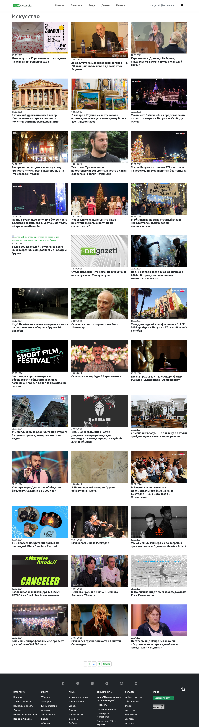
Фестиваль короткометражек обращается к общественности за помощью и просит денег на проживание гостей (39, 381)
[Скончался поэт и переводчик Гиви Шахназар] (99, 303)
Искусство (130, 710)
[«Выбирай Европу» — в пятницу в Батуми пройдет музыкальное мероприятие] (159, 411)
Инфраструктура (133, 697)
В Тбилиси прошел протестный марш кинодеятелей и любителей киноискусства (156, 223)
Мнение (120, 5)
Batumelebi (168, 5)
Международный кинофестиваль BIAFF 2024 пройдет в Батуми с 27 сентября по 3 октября (159, 327)
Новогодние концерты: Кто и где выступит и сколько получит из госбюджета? (93, 223)
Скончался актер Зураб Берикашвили (96, 376)
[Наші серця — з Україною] (22, 5)
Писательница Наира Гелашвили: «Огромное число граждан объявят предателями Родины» (155, 644)
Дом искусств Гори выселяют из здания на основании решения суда (39, 60)
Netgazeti (155, 5)
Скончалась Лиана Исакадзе (90, 542)
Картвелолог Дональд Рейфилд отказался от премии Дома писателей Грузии (156, 61)
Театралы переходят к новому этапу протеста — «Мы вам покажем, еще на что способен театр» (38, 170)
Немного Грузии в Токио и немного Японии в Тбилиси (94, 593)
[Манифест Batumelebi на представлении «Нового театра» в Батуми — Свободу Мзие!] (159, 94)
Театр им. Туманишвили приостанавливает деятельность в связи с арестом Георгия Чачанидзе (99, 170)
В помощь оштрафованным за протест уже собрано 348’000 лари (38, 642)
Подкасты (102, 705)
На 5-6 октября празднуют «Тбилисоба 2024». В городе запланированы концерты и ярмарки (157, 275)
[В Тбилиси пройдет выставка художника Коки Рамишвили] (159, 571)
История (129, 723)
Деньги (105, 5)
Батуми (45, 719)
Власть (72, 710)
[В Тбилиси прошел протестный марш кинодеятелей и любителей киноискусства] (159, 198)
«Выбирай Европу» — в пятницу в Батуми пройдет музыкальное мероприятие (159, 434)
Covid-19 (73, 719)
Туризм (129, 706)
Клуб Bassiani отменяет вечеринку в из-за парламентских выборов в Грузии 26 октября (40, 327)
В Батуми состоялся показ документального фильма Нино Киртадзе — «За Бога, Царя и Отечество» (152, 492)
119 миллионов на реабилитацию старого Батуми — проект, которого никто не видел (39, 435)
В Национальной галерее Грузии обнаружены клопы (93, 489)
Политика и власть (23, 706)
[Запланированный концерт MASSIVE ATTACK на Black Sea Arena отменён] (40, 571)
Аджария (46, 701)
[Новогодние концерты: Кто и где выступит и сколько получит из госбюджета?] (99, 198)
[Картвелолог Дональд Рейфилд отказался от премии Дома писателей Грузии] (159, 37)
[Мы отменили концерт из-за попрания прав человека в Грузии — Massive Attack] (159, 522)
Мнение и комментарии (25, 714)
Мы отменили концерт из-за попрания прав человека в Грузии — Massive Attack (158, 544)
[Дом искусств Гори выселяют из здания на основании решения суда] (40, 37)
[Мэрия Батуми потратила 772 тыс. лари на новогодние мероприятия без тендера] (159, 146)
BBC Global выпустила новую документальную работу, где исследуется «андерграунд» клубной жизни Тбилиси (96, 436)
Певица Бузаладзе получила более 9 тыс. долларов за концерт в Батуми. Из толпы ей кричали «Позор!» (40, 223)
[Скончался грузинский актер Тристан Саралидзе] (99, 620)
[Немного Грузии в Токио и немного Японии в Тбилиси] (99, 571)
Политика (76, 5)
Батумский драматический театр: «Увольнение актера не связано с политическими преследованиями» (35, 118)
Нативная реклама (106, 709)
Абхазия (45, 723)
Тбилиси (45, 697)
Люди (91, 5)
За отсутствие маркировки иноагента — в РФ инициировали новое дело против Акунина (99, 66)
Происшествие (76, 714)
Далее (106, 664)
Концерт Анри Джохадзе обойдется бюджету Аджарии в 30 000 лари (36, 489)
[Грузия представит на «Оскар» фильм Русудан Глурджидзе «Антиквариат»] (159, 355)
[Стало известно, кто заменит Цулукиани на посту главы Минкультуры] (99, 251)
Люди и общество (22, 701)
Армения (45, 710)
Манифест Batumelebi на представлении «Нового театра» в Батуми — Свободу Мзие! (158, 118)
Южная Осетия (49, 706)
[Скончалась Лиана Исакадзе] (99, 522)
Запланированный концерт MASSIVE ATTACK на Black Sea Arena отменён (36, 593)
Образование (131, 701)
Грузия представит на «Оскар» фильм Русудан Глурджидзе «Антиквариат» (156, 378)
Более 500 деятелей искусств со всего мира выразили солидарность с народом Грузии (39, 250)
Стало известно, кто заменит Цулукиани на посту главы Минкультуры (98, 273)
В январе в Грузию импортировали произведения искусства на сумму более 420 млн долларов (98, 118)
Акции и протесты (78, 697)
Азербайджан (48, 714)
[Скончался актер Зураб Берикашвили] (99, 355)
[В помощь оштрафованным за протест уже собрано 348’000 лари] (40, 620)
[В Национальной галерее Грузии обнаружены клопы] (99, 466)
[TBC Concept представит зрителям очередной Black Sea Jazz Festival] (40, 522)
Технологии (131, 714)
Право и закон (76, 701)
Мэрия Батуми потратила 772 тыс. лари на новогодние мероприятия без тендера (159, 169)
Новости (59, 5)
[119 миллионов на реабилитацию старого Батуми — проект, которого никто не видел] (40, 411)
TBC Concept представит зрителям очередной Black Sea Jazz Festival (35, 544)
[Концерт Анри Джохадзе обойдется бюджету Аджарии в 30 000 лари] (40, 466)
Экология (130, 719)
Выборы (73, 723)
